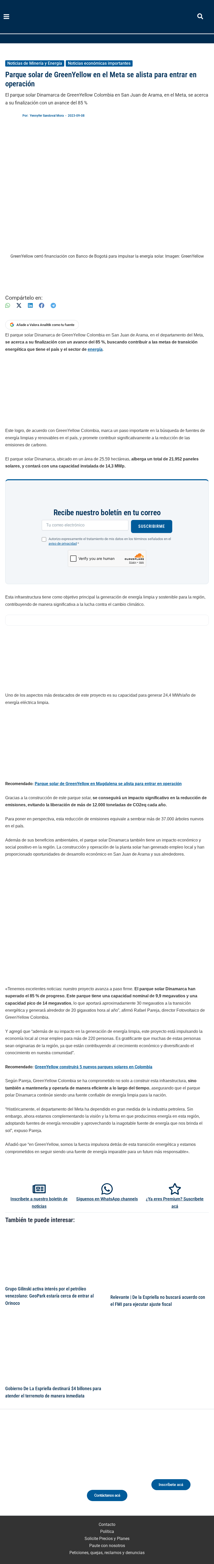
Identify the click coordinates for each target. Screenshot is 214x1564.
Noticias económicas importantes (99, 63)
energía (95, 349)
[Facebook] (41, 305)
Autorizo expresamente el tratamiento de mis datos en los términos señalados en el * (110, 541)
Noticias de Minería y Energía (34, 63)
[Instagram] (35, 1470)
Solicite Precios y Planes (107, 1538)
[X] (19, 305)
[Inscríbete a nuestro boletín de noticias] (39, 1188)
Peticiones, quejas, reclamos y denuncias (107, 1552)
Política (107, 1531)
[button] (200, 17)
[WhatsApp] (7, 305)
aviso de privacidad (63, 544)
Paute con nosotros (107, 1545)
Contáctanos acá (107, 1495)
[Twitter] (16, 1470)
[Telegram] (53, 305)
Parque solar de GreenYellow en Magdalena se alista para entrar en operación (108, 783)
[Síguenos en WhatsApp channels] (107, 1188)
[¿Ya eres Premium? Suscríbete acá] (174, 1188)
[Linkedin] (25, 1470)
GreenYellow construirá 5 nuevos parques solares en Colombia (93, 1066)
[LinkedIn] (30, 305)
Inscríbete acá (171, 1484)
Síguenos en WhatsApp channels (107, 1198)
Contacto (107, 1524)
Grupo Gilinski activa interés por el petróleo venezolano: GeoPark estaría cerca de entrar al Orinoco (49, 1296)
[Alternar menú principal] (6, 16)
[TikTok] (45, 1470)
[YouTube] (54, 1470)
